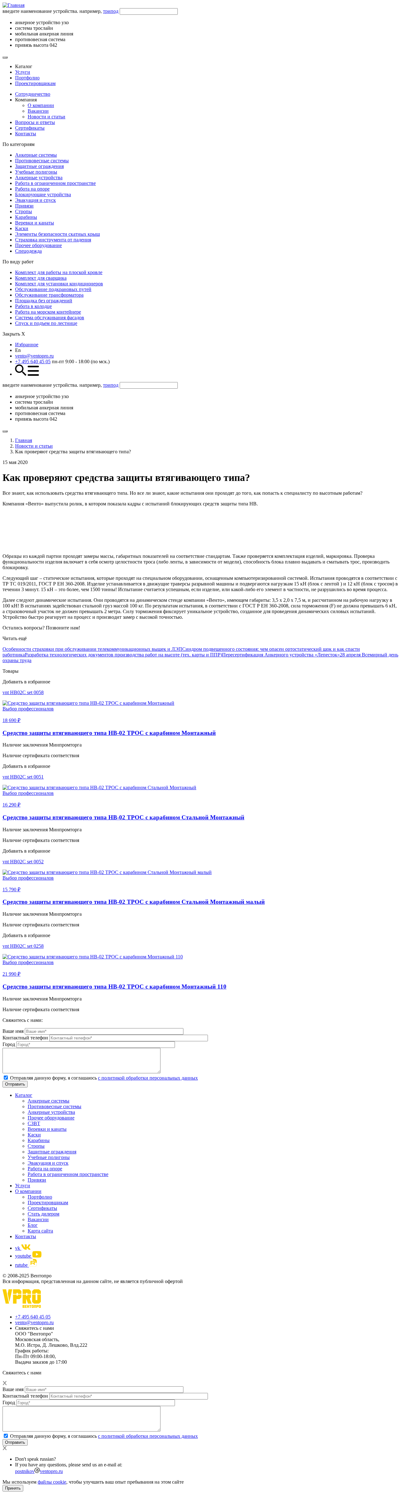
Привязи (24, 205)
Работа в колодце (33, 306)
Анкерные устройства (38, 177)
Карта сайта (40, 1230)
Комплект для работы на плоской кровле (58, 272)
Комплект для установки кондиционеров (59, 283)
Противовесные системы (42, 160)
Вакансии (38, 111)
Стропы (23, 211)
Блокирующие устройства (43, 194)
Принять (13, 1488)
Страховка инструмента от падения (53, 239)
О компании (41, 105)
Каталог (23, 1095)
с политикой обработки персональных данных (148, 1078)
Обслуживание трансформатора (49, 295)
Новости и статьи (46, 116)
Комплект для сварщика (41, 278)
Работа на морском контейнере (48, 312)
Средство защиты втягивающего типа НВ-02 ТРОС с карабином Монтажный (109, 733)
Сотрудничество (32, 94)
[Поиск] (5, 57)
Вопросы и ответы (35, 122)
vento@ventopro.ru (34, 356)
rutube (22, 1265)
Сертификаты (30, 128)
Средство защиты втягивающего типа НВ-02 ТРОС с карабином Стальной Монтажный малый (134, 901)
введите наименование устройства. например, (60, 11)
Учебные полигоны (36, 172)
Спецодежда (28, 251)
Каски (21, 228)
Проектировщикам (35, 83)
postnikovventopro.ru (39, 1471)
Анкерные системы (36, 155)
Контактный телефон (25, 1037)
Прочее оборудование (38, 245)
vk (18, 1248)
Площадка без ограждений (43, 300)
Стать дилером (43, 1213)
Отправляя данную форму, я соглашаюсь (104, 1078)
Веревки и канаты (34, 222)
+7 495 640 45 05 (33, 361)
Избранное (26, 344)
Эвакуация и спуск (35, 200)
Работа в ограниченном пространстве (55, 183)
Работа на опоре (32, 188)
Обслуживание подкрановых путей (53, 289)
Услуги (22, 72)
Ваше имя (13, 1031)
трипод (110, 11)
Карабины (26, 217)
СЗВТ (34, 1123)
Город (9, 1044)
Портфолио (27, 77)
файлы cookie (52, 1482)
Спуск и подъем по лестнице (46, 323)
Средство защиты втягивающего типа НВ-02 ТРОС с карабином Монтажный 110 (114, 986)
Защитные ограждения (39, 166)
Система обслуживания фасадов (49, 317)
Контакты (25, 133)
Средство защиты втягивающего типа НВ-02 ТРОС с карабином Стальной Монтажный (123, 817)
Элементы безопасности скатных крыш (57, 234)
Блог (33, 1225)
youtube (23, 1256)
